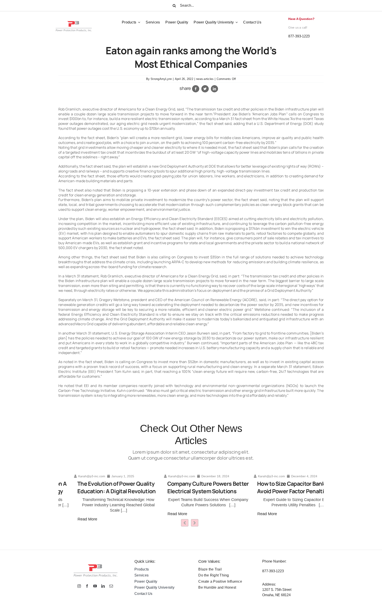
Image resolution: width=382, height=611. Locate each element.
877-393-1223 (299, 36)
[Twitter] (205, 88)
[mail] (111, 586)
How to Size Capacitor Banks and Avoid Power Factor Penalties (282, 487)
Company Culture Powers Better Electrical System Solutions (192, 487)
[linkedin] (103, 586)
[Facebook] (195, 88)
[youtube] (95, 586)
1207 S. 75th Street (276, 590)
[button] (194, 522)
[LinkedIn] (214, 88)
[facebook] (87, 586)
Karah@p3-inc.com (76, 476)
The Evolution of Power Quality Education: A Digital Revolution (101, 487)
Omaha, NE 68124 (276, 595)
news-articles (205, 79)
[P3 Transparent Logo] (73, 16)
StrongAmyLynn (161, 79)
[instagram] (79, 586)
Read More (72, 519)
